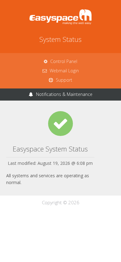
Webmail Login (63, 71)
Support (63, 80)
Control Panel (63, 61)
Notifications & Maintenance (63, 94)
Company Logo (60, 17)
